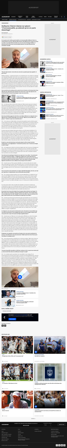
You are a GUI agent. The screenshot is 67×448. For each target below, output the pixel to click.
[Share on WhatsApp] (5, 326)
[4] (27, 425)
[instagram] (64, 445)
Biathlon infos (20, 435)
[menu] (62, 16)
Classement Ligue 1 (5, 432)
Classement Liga (4, 437)
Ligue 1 (3, 431)
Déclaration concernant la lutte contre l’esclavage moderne (57, 436)
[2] (24, 425)
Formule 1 (19, 431)
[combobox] (47, 425)
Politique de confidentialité (55, 432)
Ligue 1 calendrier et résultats (6, 434)
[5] (28, 425)
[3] (26, 425)
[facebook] (57, 445)
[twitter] (59, 445)
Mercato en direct (5, 440)
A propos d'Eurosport (38, 431)
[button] (20, 277)
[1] (23, 425)
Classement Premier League (6, 435)
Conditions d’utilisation (55, 431)
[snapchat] (62, 445)
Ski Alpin (19, 434)
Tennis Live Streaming (21, 437)
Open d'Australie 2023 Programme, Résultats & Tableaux (24, 439)
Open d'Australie (21, 432)
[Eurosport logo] (6, 16)
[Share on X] (3, 326)
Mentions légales (54, 434)
